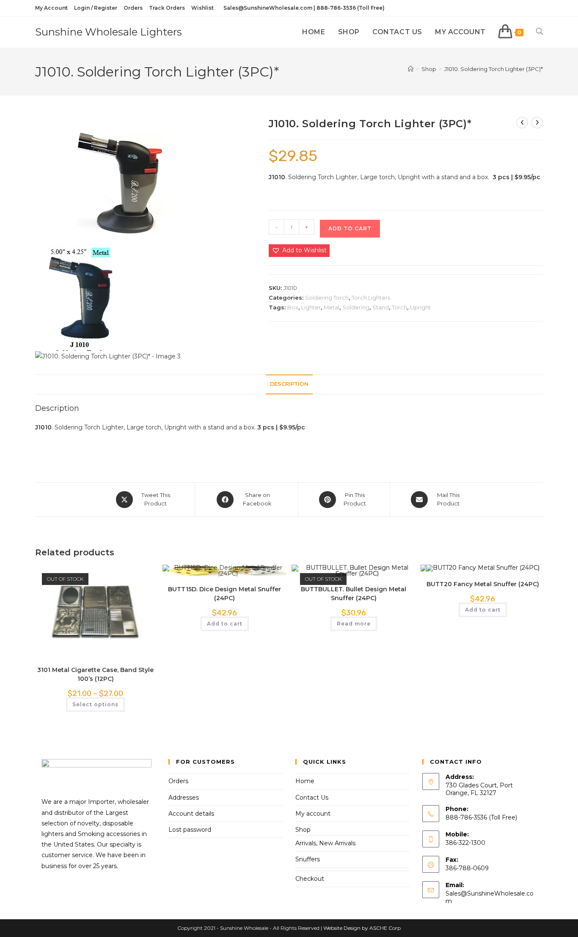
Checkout (309, 878)
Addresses (183, 797)
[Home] (410, 69)
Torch (399, 307)
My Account (51, 8)
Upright (420, 307)
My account (312, 813)
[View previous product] (522, 122)
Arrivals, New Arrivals (325, 843)
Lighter (311, 307)
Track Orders (167, 8)
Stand (380, 307)
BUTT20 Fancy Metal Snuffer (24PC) (483, 584)
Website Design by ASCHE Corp (362, 928)
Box (292, 307)
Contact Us (311, 797)
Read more (354, 623)
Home (304, 781)
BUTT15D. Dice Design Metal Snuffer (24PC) (224, 593)
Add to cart (350, 228)
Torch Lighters (371, 297)
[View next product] (537, 122)
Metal (331, 307)
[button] (299, 250)
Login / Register (95, 8)
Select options (95, 704)
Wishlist (202, 8)
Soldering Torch (327, 297)
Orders (133, 8)
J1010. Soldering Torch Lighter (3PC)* (493, 69)
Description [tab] (289, 384)
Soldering (355, 307)
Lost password (189, 829)
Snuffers (307, 859)
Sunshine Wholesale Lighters (108, 32)
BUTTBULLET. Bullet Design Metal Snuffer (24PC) (353, 593)
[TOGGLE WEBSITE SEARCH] (539, 32)
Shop (303, 829)
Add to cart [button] (224, 623)
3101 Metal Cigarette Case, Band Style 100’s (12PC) (95, 674)
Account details (191, 813)
